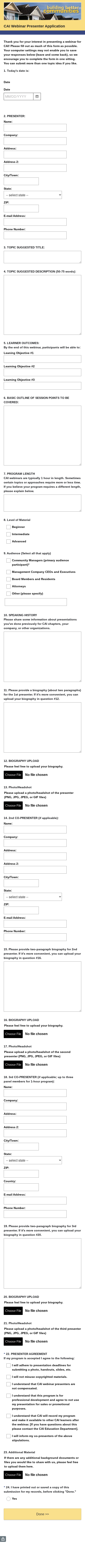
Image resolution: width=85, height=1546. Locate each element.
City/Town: (11, 175)
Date (7, 82)
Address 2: (11, 161)
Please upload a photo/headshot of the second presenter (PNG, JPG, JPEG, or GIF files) (37, 1054)
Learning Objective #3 (19, 379)
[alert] (42, 103)
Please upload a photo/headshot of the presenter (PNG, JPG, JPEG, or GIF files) (38, 795)
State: (8, 188)
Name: (8, 121)
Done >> (42, 1514)
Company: (11, 135)
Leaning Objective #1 (19, 353)
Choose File (13, 775)
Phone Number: (15, 229)
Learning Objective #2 (19, 366)
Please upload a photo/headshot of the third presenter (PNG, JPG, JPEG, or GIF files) (42, 1331)
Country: (10, 1181)
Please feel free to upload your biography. (33, 766)
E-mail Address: (15, 215)
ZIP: (6, 202)
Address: (10, 148)
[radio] (6, 1499)
